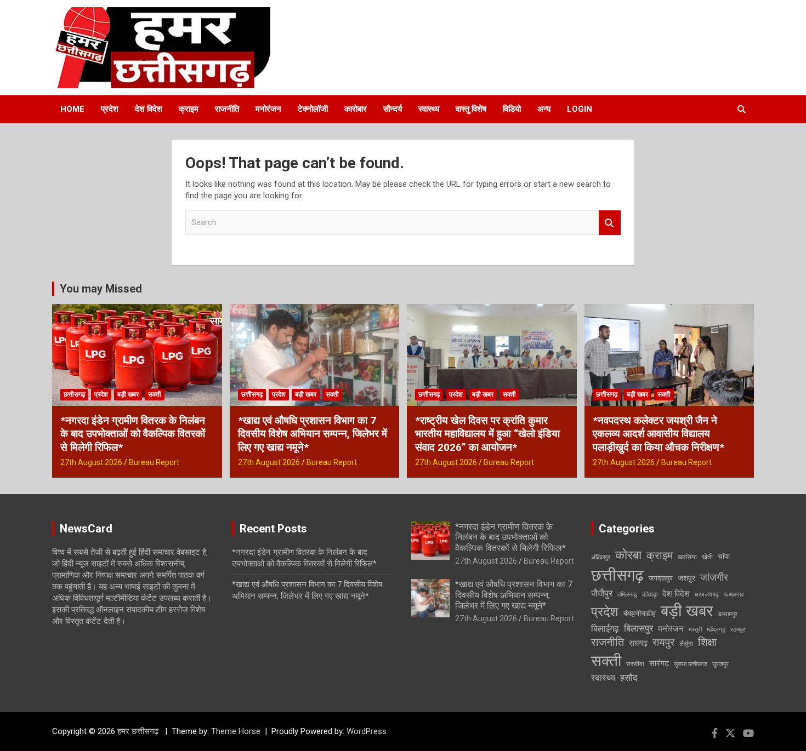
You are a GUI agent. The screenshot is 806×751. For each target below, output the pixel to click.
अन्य (543, 109)
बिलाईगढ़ (605, 628)
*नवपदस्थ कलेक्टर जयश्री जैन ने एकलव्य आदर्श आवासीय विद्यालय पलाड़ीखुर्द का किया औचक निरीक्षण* (658, 434)
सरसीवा (635, 664)
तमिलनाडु (627, 594)
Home (72, 109)
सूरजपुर (720, 664)
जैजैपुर (601, 593)
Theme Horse (235, 731)
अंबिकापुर (600, 557)
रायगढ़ (638, 643)
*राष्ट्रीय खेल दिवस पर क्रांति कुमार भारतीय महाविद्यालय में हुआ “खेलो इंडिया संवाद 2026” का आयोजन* (487, 434)
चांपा (724, 556)
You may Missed (101, 288)
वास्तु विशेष (471, 109)
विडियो (512, 109)
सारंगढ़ (659, 663)
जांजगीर (714, 577)
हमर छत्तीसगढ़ (139, 731)
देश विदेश (148, 109)
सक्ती (154, 394)
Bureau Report (154, 462)
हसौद (629, 677)
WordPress (367, 731)
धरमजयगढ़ (707, 594)
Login (579, 109)
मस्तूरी (695, 629)
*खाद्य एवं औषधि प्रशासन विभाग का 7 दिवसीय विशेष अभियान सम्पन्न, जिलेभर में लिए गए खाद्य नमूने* (312, 434)
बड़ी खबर (128, 394)
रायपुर (663, 643)
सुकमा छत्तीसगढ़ (690, 664)
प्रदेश (109, 109)
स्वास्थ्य (428, 109)
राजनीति (227, 109)
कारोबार (355, 109)
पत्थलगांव (733, 594)
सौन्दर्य (392, 109)
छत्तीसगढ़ (74, 394)
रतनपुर (737, 629)
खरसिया (687, 557)
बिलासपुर (638, 628)
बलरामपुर (727, 614)
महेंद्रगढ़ (716, 629)
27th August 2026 (91, 462)
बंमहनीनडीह (639, 613)
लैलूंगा (686, 643)
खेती (707, 557)
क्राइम (188, 109)
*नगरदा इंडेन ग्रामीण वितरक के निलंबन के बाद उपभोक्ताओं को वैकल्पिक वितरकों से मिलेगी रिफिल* (132, 434)
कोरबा (628, 555)
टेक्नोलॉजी (313, 109)
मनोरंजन (268, 109)
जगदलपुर (661, 578)
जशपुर (686, 578)
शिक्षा (707, 642)
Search (610, 222)
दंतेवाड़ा (649, 594)
